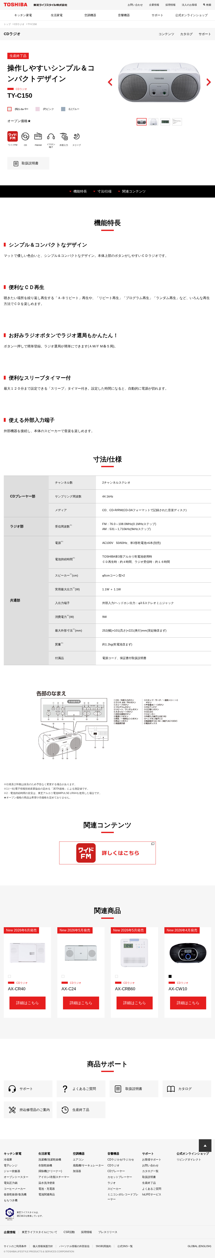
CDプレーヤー (116, 1171)
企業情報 (154, 4)
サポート (157, 15)
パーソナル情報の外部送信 (74, 1246)
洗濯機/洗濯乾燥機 (49, 1159)
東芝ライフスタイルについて (39, 1232)
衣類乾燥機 (45, 1165)
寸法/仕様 (104, 191)
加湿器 (77, 1171)
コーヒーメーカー (15, 1188)
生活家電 (57, 15)
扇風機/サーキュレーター (88, 1165)
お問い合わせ (135, 4)
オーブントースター (16, 1177)
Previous (110, 82)
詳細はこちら (27, 1003)
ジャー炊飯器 (12, 1171)
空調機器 (90, 15)
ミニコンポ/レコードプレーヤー (123, 1197)
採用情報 (170, 4)
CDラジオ (113, 1165)
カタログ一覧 (150, 1171)
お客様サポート (151, 1159)
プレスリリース (107, 1232)
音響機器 (124, 15)
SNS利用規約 (103, 1246)
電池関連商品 (46, 1194)
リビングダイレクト (189, 1159)
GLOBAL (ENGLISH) (199, 1246)
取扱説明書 (149, 1177)
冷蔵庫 (8, 1159)
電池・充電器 (46, 1188)
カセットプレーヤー (120, 1177)
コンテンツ (166, 34)
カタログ (186, 34)
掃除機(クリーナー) (50, 1171)
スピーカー (114, 1188)
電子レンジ (10, 1165)
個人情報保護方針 (43, 1246)
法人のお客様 (189, 4)
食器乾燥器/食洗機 (15, 1194)
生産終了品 (149, 1182)
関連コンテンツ (134, 191)
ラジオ (112, 1182)
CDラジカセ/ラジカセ (121, 1159)
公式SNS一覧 (125, 1246)
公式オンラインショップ (191, 15)
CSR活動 (69, 1232)
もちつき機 (10, 1200)
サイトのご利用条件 (15, 1246)
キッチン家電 (23, 15)
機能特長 (80, 191)
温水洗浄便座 (46, 1182)
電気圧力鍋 (10, 1182)
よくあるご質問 (151, 1188)
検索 (208, 4)
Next (208, 82)
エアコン (78, 1159)
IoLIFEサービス (151, 1194)
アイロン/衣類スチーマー (53, 1177)
